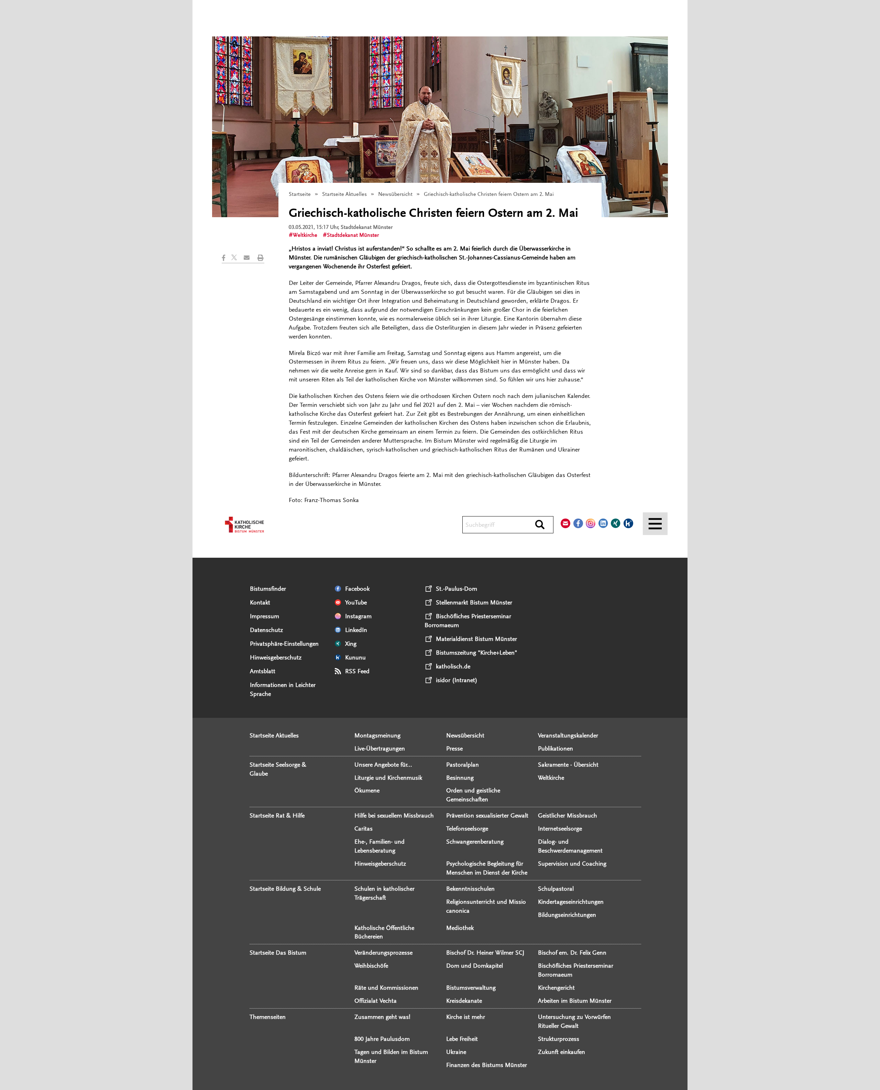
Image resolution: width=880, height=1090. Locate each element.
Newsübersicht (395, 194)
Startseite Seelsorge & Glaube (278, 769)
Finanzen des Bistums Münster (486, 1064)
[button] (226, 258)
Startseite (300, 194)
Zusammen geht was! (382, 1016)
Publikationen (555, 748)
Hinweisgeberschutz (275, 657)
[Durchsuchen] (539, 525)
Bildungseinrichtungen (567, 914)
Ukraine (456, 1051)
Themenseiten (268, 1016)
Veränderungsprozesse (383, 952)
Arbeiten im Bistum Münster (575, 1000)
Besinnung (460, 777)
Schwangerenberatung (475, 841)
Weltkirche (305, 235)
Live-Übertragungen (379, 748)
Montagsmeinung (377, 735)
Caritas (363, 828)
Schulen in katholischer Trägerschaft (384, 893)
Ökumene (367, 790)
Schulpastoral (556, 888)
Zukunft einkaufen (561, 1051)
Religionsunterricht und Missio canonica (486, 906)
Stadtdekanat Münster (353, 235)
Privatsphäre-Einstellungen (284, 643)
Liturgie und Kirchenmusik (388, 777)
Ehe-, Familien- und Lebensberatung (379, 846)
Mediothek (460, 927)
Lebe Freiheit (462, 1038)
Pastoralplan (462, 764)
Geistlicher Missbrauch (567, 815)
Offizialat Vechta (375, 1000)
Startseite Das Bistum (278, 952)
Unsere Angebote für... (383, 764)
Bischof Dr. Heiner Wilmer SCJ (485, 952)
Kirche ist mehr (465, 1016)
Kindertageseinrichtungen (571, 901)
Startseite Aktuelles (344, 194)
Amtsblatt (262, 671)
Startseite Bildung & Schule (285, 888)
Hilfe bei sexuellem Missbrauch (394, 815)
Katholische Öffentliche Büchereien (384, 932)
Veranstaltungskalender (568, 735)
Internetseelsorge (560, 828)
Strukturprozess (558, 1038)
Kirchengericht (556, 987)
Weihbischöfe (371, 965)
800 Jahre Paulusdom (382, 1038)
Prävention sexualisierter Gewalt (487, 815)
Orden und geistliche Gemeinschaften (473, 795)
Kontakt (260, 602)
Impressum (264, 616)
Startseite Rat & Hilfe (277, 815)
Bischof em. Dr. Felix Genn (572, 952)
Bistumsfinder (268, 588)
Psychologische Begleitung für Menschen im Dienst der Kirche (486, 868)
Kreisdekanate (464, 1000)
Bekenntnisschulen (470, 888)
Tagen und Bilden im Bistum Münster (391, 1056)
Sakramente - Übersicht (568, 764)
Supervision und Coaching (572, 863)
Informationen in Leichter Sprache (283, 689)
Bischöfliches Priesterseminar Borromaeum (575, 970)
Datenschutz (266, 629)
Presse (454, 748)
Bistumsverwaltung (471, 987)
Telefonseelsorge (467, 828)
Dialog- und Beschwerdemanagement (570, 846)
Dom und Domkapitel (474, 965)
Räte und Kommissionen (386, 987)
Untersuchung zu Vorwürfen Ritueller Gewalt (574, 1021)
